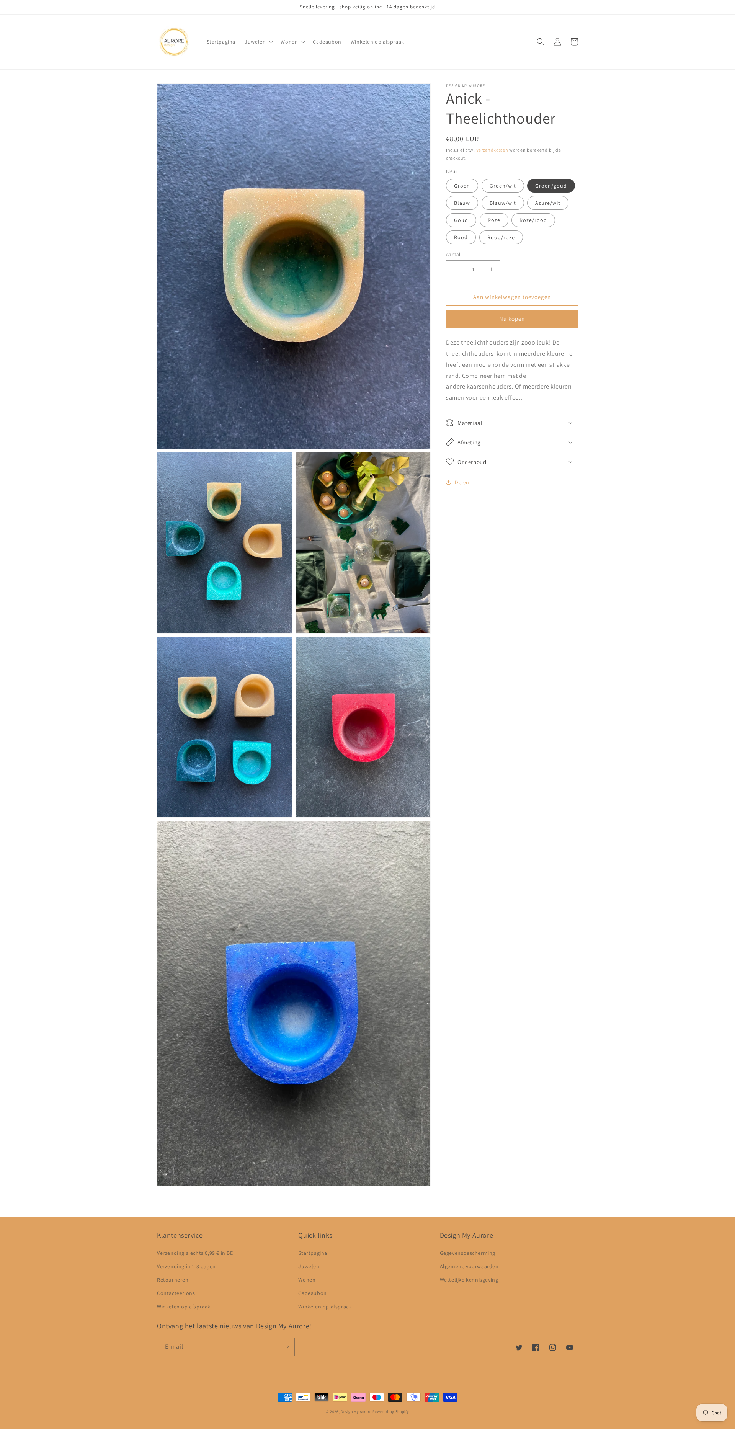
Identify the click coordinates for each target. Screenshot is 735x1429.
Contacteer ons (176, 1293)
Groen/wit (503, 185)
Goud (461, 219)
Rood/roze (501, 237)
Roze (494, 219)
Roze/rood (533, 219)
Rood (461, 237)
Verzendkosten (492, 150)
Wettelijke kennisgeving (469, 1279)
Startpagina (312, 1252)
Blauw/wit (503, 202)
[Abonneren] (286, 1347)
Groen (462, 185)
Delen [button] (462, 482)
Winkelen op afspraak (184, 1306)
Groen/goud (551, 185)
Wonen (306, 1279)
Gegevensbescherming (467, 1252)
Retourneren (173, 1279)
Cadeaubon (312, 1293)
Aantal (453, 254)
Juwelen (308, 1266)
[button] (258, 42)
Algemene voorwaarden (469, 1266)
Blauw (462, 202)
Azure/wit (547, 202)
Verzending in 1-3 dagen (186, 1266)
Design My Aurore (356, 1411)
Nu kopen (512, 318)
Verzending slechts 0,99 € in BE (195, 1252)
